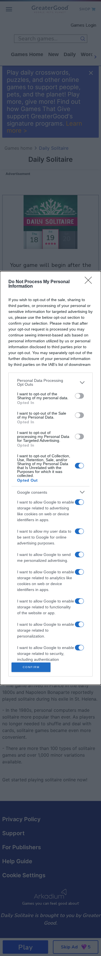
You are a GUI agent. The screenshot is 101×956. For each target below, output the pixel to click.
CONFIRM (31, 667)
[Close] (90, 282)
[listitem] (50, 382)
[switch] (79, 396)
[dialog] (50, 478)
